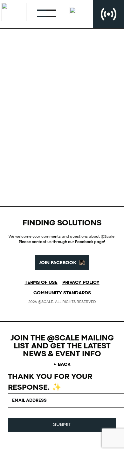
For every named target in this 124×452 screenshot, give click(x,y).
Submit (62, 424)
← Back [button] (62, 365)
